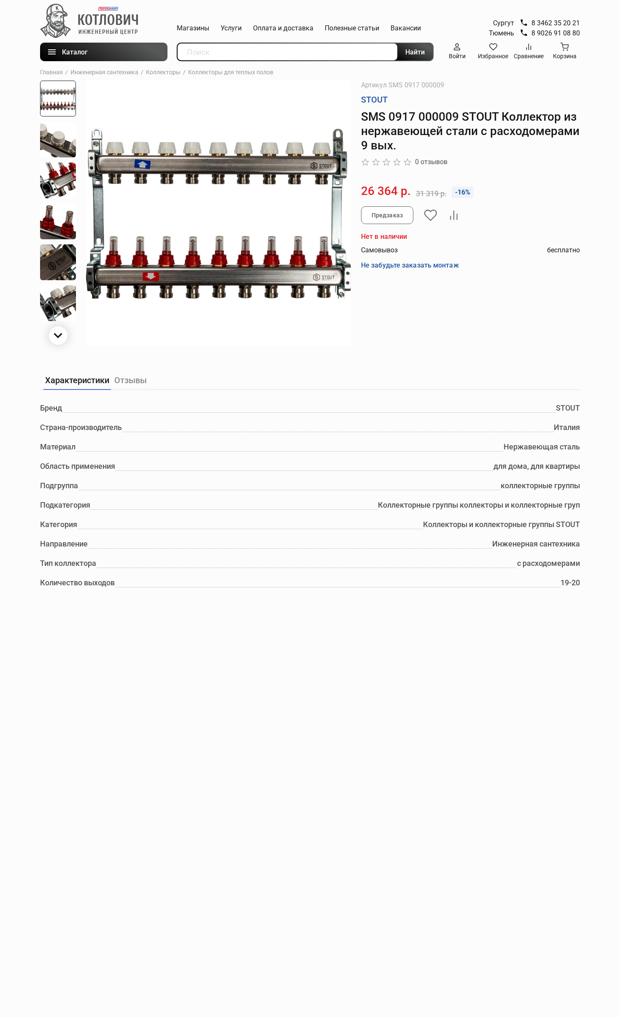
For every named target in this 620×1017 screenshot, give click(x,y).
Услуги (231, 28)
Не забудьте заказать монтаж (410, 265)
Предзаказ (387, 215)
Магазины (193, 28)
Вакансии (406, 28)
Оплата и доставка (283, 28)
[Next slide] (58, 335)
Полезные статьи (352, 28)
